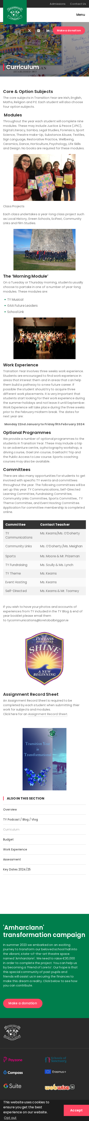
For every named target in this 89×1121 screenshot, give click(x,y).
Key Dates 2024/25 (17, 869)
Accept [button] (76, 1110)
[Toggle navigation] (78, 15)
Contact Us (78, 4)
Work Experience (15, 849)
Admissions (58, 4)
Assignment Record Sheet (47, 714)
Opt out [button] (10, 1117)
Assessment (12, 859)
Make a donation (69, 30)
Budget (8, 839)
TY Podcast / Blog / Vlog (20, 819)
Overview (10, 809)
